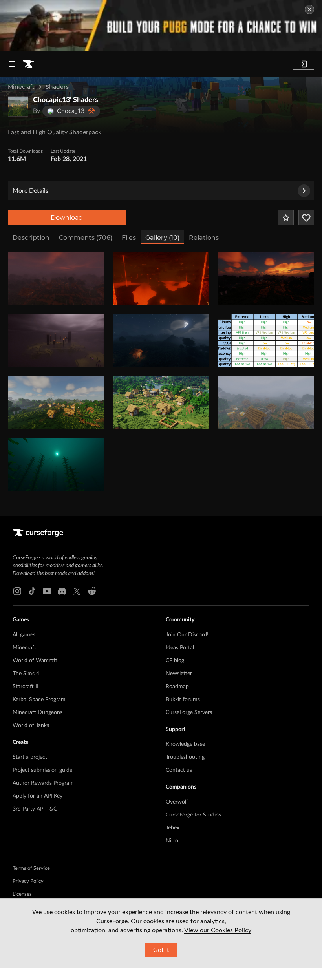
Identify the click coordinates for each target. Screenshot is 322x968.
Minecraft (21, 86)
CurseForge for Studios (193, 815)
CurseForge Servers (189, 712)
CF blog (175, 660)
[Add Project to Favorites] (286, 217)
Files (129, 237)
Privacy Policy (28, 881)
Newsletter (179, 673)
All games (24, 634)
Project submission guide (42, 770)
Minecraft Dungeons (37, 712)
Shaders (57, 86)
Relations (204, 237)
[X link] (77, 591)
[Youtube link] (47, 591)
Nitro (172, 841)
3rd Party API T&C (35, 809)
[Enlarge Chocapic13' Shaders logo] (18, 106)
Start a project (30, 757)
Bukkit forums (183, 699)
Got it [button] (161, 950)
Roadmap (177, 686)
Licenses (22, 894)
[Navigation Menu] (12, 64)
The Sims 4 (26, 673)
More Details (30, 191)
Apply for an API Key (37, 796)
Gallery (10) (162, 237)
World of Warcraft (35, 660)
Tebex (172, 828)
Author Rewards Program (43, 783)
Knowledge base (185, 744)
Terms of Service (31, 868)
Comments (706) (85, 237)
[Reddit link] (92, 591)
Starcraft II (25, 686)
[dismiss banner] (309, 9)
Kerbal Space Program (39, 699)
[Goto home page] (28, 64)
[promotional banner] (161, 25)
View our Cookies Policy (217, 930)
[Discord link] (62, 591)
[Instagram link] (17, 591)
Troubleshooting (185, 757)
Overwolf (177, 802)
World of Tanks (31, 725)
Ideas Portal (180, 647)
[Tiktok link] (32, 591)
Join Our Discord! (187, 634)
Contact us (179, 770)
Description (31, 237)
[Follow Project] (306, 217)
